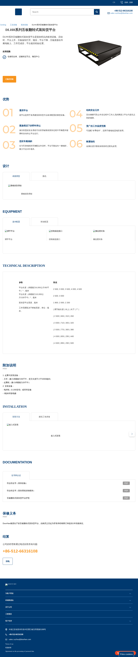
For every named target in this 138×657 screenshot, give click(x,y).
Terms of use (9, 644)
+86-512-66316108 (123, 11)
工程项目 (8, 614)
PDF (126, 483)
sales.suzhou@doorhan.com (20, 639)
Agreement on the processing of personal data (19, 651)
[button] (132, 434)
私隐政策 (8, 647)
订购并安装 (9, 79)
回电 (8, 561)
